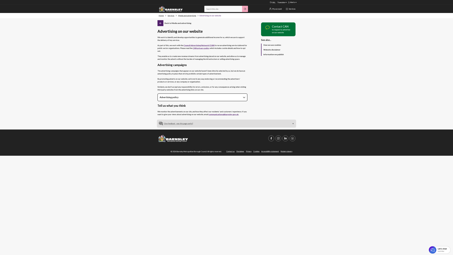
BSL (273, 2)
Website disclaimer (271, 50)
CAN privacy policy (201, 48)
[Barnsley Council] (171, 9)
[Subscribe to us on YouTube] (292, 138)
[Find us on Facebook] (271, 138)
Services (292, 9)
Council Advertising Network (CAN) (199, 45)
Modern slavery (286, 151)
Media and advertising (187, 15)
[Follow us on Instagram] (278, 138)
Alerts (292, 2)
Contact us (230, 151)
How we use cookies (272, 45)
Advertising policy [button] (169, 97)
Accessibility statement (270, 151)
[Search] (245, 9)
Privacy (249, 151)
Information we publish (273, 54)
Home (161, 15)
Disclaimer (240, 151)
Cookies (256, 151)
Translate (281, 2)
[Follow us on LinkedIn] (285, 138)
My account (277, 9)
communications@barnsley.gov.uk (224, 114)
